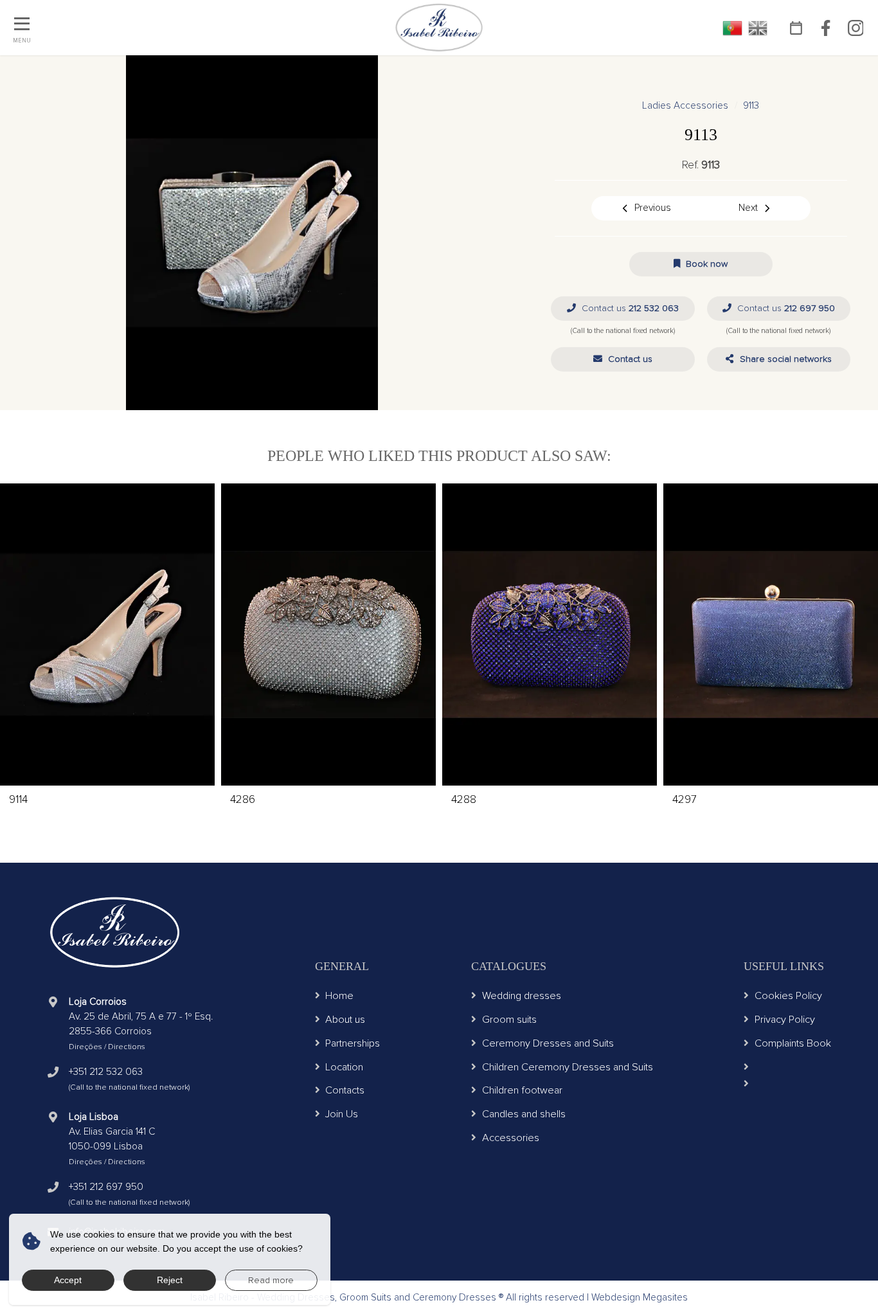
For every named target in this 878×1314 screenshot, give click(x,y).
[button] (622, 359)
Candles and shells (524, 1114)
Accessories (510, 1137)
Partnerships (352, 1043)
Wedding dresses (521, 995)
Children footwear (522, 1090)
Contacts (344, 1090)
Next (748, 208)
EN (758, 28)
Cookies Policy (788, 995)
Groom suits (509, 1019)
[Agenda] (796, 27)
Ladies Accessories (685, 106)
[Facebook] (826, 27)
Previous (652, 208)
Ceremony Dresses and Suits (548, 1043)
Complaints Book (793, 1043)
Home (339, 995)
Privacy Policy (785, 1019)
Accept (68, 1280)
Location (344, 1067)
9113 (751, 106)
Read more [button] (271, 1280)
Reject (170, 1280)
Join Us (341, 1114)
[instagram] (855, 27)
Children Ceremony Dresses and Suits (567, 1067)
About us (345, 1019)
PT (732, 28)
